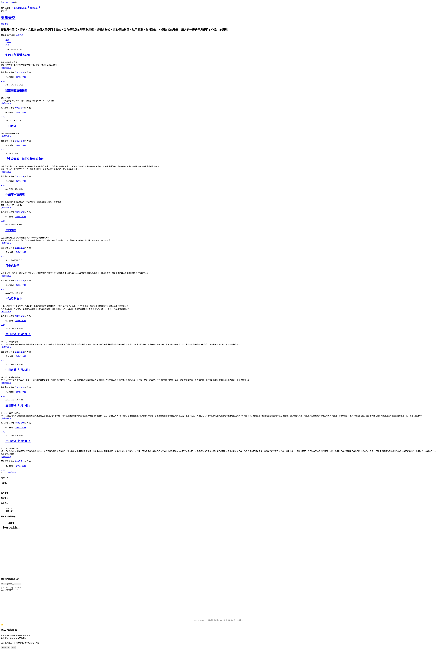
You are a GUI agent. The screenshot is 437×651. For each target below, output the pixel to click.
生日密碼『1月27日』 (18, 334)
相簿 (7, 40)
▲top (3, 81)
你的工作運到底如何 (17, 54)
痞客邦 (17, 72)
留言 (22, 72)
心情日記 (19, 35)
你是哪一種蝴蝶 (15, 194)
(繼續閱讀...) (6, 68)
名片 (7, 45)
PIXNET (201, 620)
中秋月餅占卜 (13, 298)
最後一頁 (12, 472)
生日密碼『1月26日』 (18, 369)
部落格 (8, 42)
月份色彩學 (12, 265)
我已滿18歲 (5, 647)
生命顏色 (10, 230)
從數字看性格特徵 (16, 90)
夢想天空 (8, 18)
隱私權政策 (231, 620)
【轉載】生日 (20, 77)
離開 (13, 647)
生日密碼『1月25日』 (18, 405)
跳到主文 (4, 24)
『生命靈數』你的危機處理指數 (24, 158)
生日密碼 (10, 126)
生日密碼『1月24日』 (18, 441)
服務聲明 (240, 620)
